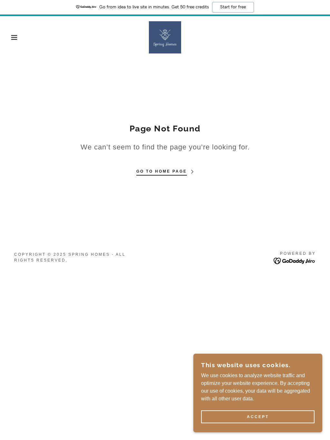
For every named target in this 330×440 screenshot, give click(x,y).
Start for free (233, 7)
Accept (258, 417)
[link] (165, 37)
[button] (16, 37)
